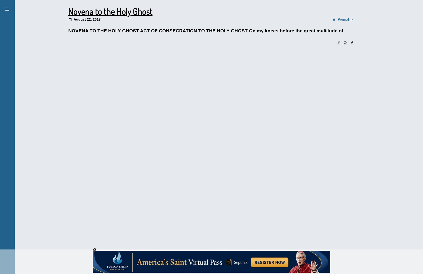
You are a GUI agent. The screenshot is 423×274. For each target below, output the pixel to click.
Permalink (345, 19)
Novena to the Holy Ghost (110, 11)
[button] (7, 8)
